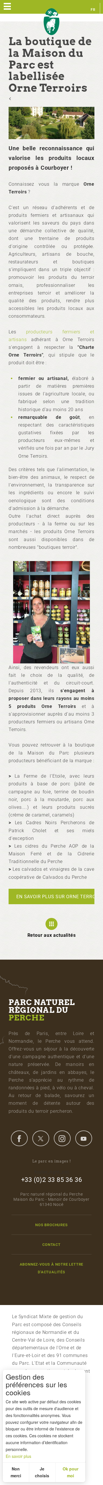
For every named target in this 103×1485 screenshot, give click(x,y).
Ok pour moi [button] (70, 1472)
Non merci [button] (16, 1472)
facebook (19, 1138)
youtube (83, 1138)
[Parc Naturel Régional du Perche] (51, 21)
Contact (51, 1244)
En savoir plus (18, 1456)
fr (93, 10)
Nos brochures (51, 1225)
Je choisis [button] (42, 1472)
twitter (40, 1138)
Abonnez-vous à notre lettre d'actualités (52, 1268)
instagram (62, 1138)
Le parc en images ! (51, 1161)
